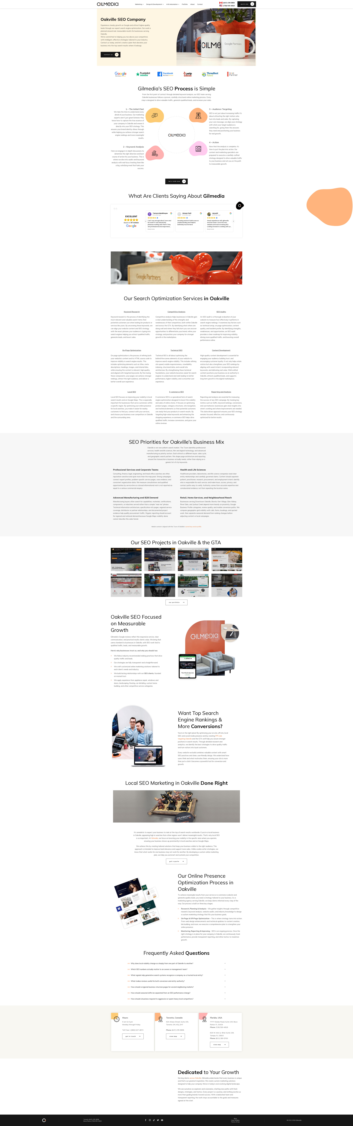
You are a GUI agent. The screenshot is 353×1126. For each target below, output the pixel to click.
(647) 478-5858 (178, 1030)
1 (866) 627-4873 (136, 1030)
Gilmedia (154, 838)
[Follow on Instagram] (150, 1120)
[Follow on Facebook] (146, 1120)
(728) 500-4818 (222, 1027)
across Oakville (195, 1078)
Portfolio (185, 4)
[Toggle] (129, 963)
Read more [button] (180, 229)
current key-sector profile (193, 527)
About (192, 4)
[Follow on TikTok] (154, 1120)
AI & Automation (172, 4)
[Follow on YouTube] (162, 1120)
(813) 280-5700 (222, 1038)
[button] (233, 221)
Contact (200, 4)
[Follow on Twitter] (158, 1120)
